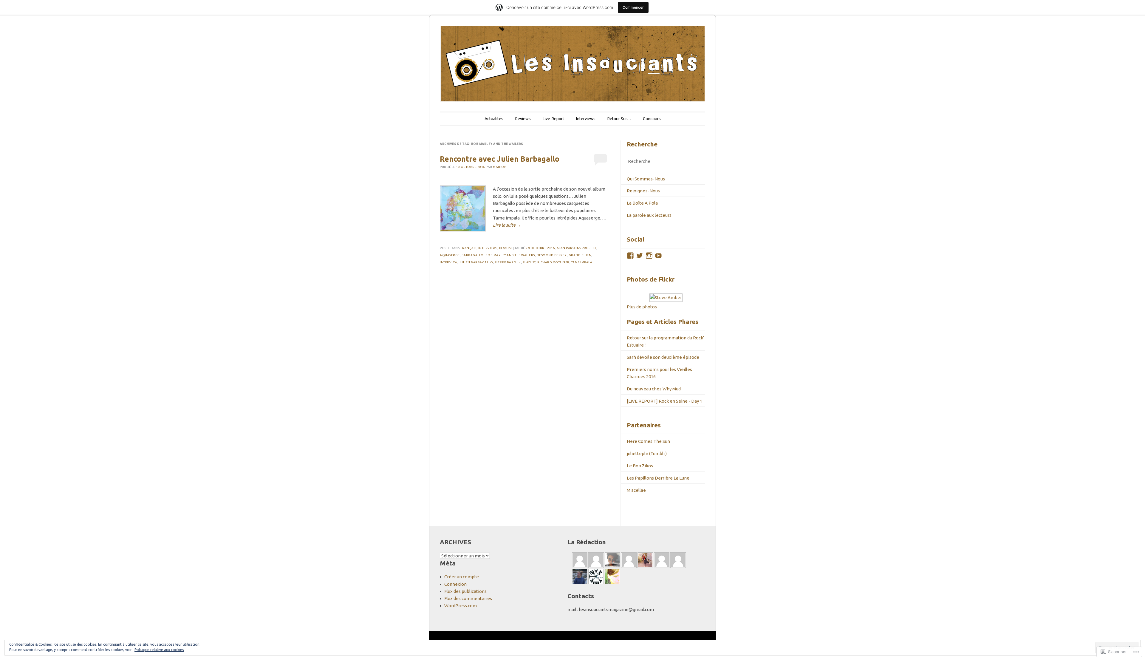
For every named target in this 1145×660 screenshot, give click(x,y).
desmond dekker (552, 255)
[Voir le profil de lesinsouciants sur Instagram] (649, 255)
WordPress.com (460, 605)
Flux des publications (465, 591)
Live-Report (553, 118)
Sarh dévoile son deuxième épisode (663, 357)
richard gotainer (553, 262)
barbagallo (473, 255)
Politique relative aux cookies (159, 650)
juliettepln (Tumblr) (647, 453)
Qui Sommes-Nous (646, 178)
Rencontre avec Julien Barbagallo (499, 159)
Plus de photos (642, 306)
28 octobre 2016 (540, 248)
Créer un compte (461, 576)
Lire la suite (507, 225)
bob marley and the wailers (510, 255)
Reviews (523, 118)
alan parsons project (576, 248)
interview (448, 262)
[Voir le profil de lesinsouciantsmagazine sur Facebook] (630, 255)
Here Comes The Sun (648, 441)
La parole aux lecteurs (649, 215)
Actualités (494, 118)
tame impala (581, 262)
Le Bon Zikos (640, 465)
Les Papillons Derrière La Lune (658, 477)
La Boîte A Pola (642, 202)
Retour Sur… (619, 118)
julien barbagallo (476, 262)
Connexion (455, 584)
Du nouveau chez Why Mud (654, 388)
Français (468, 248)
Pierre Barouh (508, 262)
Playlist (505, 248)
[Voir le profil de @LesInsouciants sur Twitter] (639, 255)
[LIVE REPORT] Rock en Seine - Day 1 (664, 401)
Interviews (585, 118)
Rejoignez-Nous (643, 190)
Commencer (633, 7)
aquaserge (450, 255)
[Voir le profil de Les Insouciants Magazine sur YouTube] (658, 255)
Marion (500, 167)
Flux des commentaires (468, 598)
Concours (652, 118)
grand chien (580, 255)
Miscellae (636, 490)
